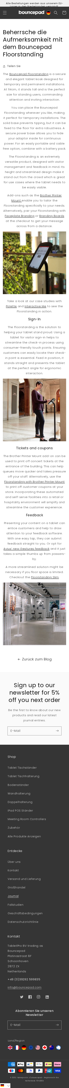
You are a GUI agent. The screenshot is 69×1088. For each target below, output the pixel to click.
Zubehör (14, 828)
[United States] (37, 1049)
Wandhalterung (19, 793)
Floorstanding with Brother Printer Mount (34, 482)
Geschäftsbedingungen (25, 913)
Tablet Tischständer (22, 768)
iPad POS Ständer (20, 810)
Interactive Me (35, 306)
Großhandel (16, 887)
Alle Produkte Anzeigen (24, 836)
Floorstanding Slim (45, 577)
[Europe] (31, 1049)
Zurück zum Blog (37, 659)
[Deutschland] (24, 1049)
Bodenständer (18, 785)
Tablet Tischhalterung (23, 776)
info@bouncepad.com (25, 987)
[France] (17, 1049)
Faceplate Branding (19, 216)
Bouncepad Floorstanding (28, 74)
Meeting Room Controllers (27, 819)
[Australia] (51, 1049)
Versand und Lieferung (24, 879)
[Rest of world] (58, 1049)
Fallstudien (16, 905)
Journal (13, 896)
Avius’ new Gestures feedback (26, 549)
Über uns (14, 862)
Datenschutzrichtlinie (23, 922)
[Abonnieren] (57, 731)
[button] (5, 13)
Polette (11, 306)
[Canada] (44, 1049)
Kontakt (13, 870)
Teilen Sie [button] (14, 66)
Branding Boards (51, 216)
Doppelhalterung (20, 802)
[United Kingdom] (10, 1049)
